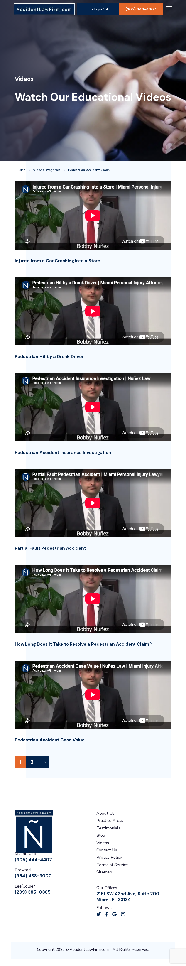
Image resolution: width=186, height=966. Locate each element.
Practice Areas (109, 820)
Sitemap (104, 872)
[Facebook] (106, 914)
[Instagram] (123, 914)
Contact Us (106, 850)
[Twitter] (98, 914)
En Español (98, 9)
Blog (100, 835)
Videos (102, 843)
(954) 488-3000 (33, 876)
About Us (105, 813)
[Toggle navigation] (169, 9)
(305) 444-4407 (140, 9)
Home (21, 170)
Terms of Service (112, 865)
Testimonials (108, 828)
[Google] (114, 914)
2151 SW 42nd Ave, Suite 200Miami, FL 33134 (127, 896)
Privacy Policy (109, 857)
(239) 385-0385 (33, 892)
